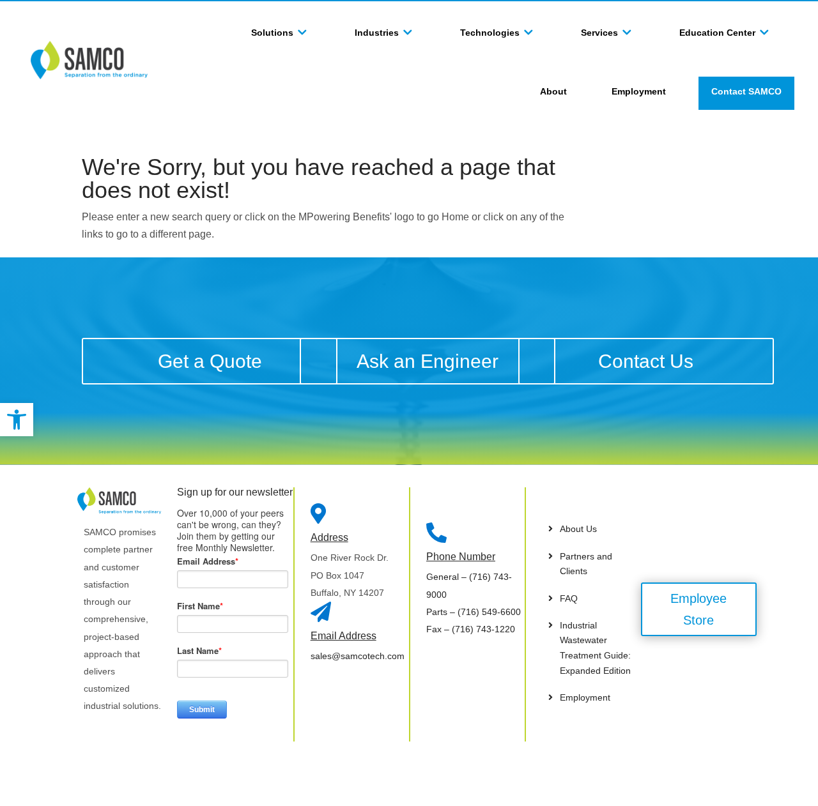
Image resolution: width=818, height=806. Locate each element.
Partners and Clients (586, 564)
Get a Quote (210, 361)
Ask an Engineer (427, 361)
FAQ (569, 598)
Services (599, 32)
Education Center (717, 32)
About (553, 91)
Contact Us (645, 361)
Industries (377, 32)
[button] (16, 419)
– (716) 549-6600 (473, 612)
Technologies (490, 32)
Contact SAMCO (746, 91)
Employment (639, 91)
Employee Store (698, 609)
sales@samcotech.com (358, 656)
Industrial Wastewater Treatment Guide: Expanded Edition (595, 648)
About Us (578, 529)
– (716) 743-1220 (470, 629)
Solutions (272, 32)
